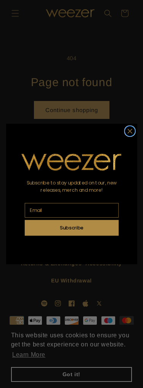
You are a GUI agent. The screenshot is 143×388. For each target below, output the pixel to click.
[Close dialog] (130, 131)
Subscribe (72, 227)
